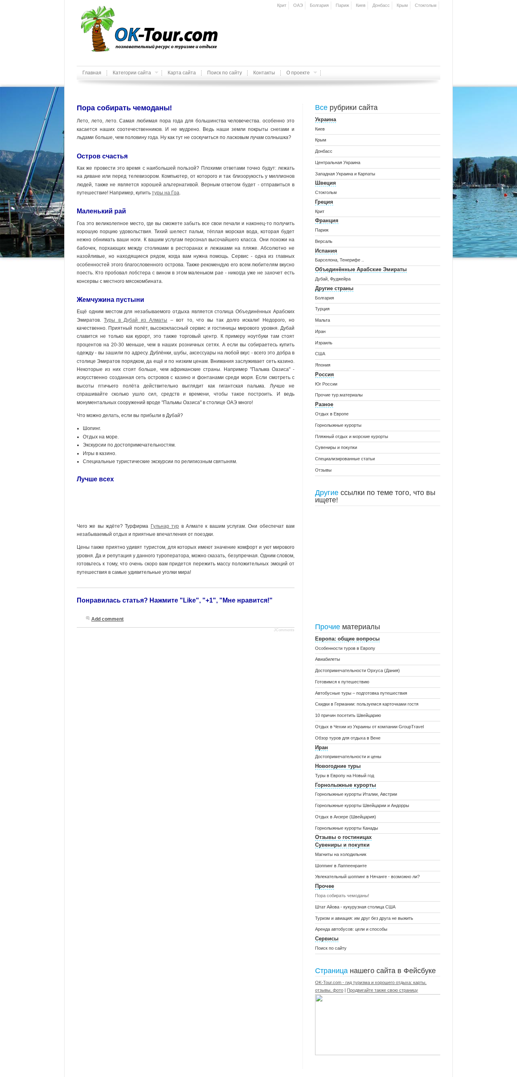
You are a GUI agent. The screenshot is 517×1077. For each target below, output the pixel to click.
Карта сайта (182, 73)
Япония (322, 365)
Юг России (326, 383)
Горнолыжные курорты (338, 425)
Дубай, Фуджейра (333, 278)
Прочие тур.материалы (339, 394)
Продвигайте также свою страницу (382, 990)
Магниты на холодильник (340, 854)
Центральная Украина (337, 162)
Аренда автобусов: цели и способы (351, 929)
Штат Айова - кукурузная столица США (355, 906)
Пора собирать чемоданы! (342, 895)
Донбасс (381, 5)
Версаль (323, 241)
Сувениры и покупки (336, 447)
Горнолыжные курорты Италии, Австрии (356, 794)
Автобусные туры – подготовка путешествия (361, 693)
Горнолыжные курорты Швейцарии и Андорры (362, 805)
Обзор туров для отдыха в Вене (347, 738)
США (320, 353)
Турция (322, 308)
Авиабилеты (327, 659)
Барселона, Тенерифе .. (339, 259)
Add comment (107, 619)
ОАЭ (298, 5)
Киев (361, 5)
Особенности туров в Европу (345, 648)
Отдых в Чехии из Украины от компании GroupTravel (369, 726)
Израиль (323, 342)
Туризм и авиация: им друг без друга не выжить (364, 918)
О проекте (295, 75)
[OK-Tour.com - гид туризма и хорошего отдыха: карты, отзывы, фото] (387, 1053)
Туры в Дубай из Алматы (135, 320)
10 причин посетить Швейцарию (348, 715)
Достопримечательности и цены (348, 756)
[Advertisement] (345, 26)
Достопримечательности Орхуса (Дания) (357, 670)
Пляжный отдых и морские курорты (351, 436)
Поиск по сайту (224, 73)
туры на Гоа (165, 193)
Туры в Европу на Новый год (344, 775)
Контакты (264, 73)
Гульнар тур (165, 526)
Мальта (322, 320)
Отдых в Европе (332, 413)
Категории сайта (129, 75)
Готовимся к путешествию (342, 681)
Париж (342, 5)
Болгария (319, 5)
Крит (281, 5)
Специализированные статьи (345, 458)
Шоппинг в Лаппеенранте (341, 865)
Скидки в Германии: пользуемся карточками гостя (366, 704)
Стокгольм (426, 5)
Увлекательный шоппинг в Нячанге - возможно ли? (367, 876)
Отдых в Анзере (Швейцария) (345, 816)
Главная (91, 73)
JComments (284, 630)
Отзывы (323, 470)
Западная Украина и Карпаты (345, 173)
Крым (402, 5)
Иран (320, 331)
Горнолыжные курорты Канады (346, 828)
